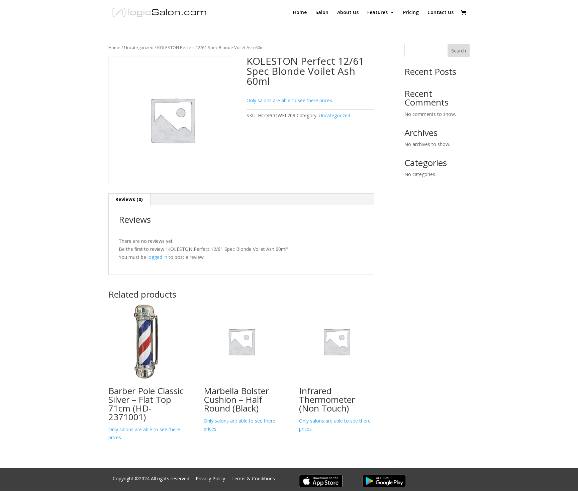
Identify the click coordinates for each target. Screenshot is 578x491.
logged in (157, 257)
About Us (348, 12)
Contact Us (440, 12)
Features (377, 12)
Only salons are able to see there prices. (290, 100)
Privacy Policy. (211, 478)
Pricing (411, 12)
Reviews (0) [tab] (129, 199)
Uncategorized (139, 47)
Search (458, 50)
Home (300, 12)
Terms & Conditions (253, 478)
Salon (321, 12)
